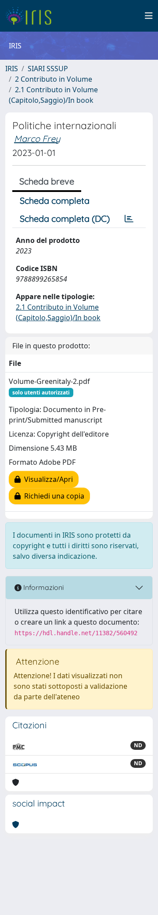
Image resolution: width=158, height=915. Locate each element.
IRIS (11, 68)
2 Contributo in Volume (53, 79)
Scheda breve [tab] (46, 181)
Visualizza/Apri (47, 479)
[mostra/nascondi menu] (149, 15)
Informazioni (43, 587)
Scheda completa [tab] (55, 200)
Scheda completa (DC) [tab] (65, 218)
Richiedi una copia (52, 496)
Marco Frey (37, 138)
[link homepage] (31, 15)
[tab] (129, 219)
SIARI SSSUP (48, 68)
